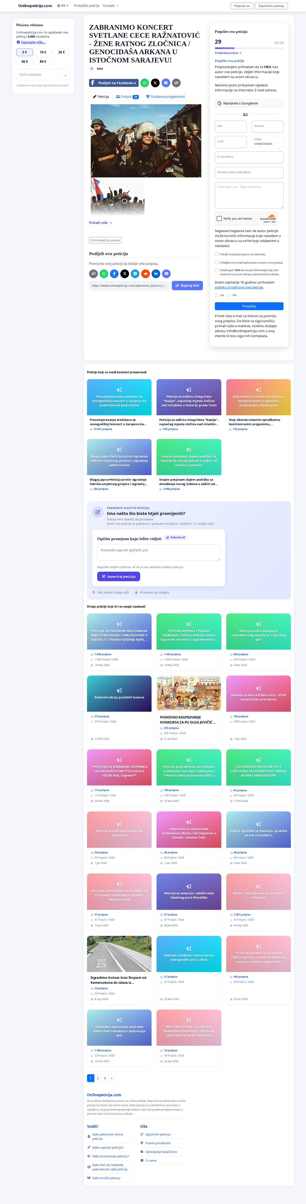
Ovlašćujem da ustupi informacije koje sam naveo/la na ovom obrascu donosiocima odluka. (249, 272)
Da (222, 295)
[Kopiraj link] (176, 83)
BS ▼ (65, 5)
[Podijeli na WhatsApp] (144, 83)
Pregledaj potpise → (228, 53)
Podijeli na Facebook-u (117, 83)
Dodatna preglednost (167, 96)
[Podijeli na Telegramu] (135, 273)
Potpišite (249, 306)
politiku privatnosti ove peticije (239, 287)
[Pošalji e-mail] (166, 83)
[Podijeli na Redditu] (145, 273)
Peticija (103, 96)
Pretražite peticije (87, 5)
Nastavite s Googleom (240, 103)
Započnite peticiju (271, 5)
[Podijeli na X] (155, 83)
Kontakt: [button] (109, 5)
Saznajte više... (33, 42)
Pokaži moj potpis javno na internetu (242, 254)
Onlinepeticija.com (35, 6)
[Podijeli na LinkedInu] (156, 273)
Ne (234, 295)
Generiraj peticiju (121, 576)
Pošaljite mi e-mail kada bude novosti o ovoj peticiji (251, 262)
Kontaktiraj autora (107, 240)
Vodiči (92, 1126)
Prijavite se (242, 5)
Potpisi (128, 96)
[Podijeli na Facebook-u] (114, 273)
